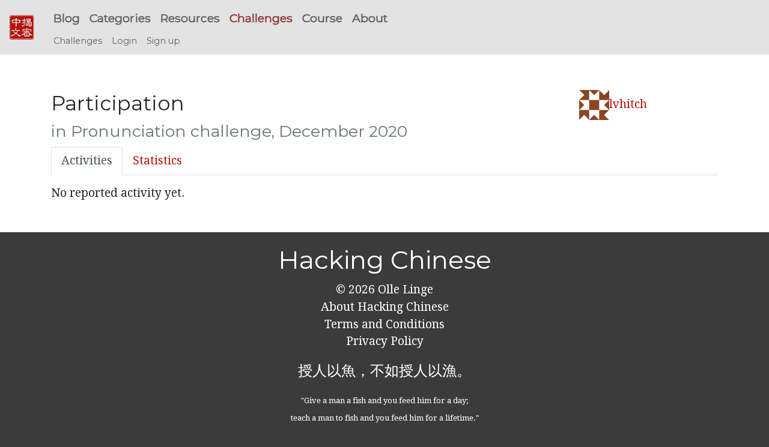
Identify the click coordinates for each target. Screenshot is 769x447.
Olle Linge (404, 289)
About (370, 18)
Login (124, 40)
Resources (190, 18)
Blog (66, 18)
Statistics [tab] (157, 160)
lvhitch (628, 104)
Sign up (163, 40)
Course (322, 18)
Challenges (261, 18)
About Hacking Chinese (385, 307)
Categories (120, 18)
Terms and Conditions (384, 324)
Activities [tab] (86, 160)
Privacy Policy (385, 341)
